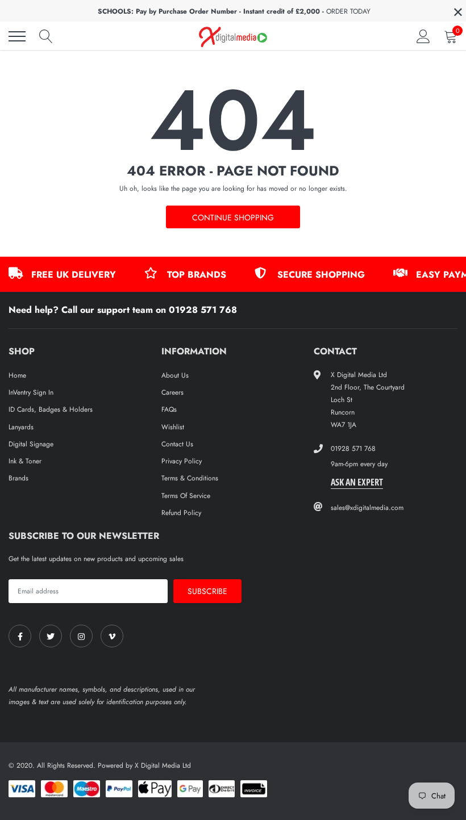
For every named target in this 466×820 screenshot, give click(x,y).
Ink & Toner (25, 461)
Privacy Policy (181, 461)
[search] (46, 36)
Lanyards (21, 427)
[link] (20, 636)
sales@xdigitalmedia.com (367, 508)
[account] (423, 36)
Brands (18, 478)
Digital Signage (31, 444)
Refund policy (181, 513)
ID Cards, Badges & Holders (51, 409)
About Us (175, 375)
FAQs (169, 409)
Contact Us (177, 444)
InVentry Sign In (31, 392)
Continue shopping (233, 217)
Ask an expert (357, 482)
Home (17, 375)
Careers (172, 392)
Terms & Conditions (189, 478)
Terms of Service (185, 496)
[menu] (17, 36)
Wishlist (172, 427)
